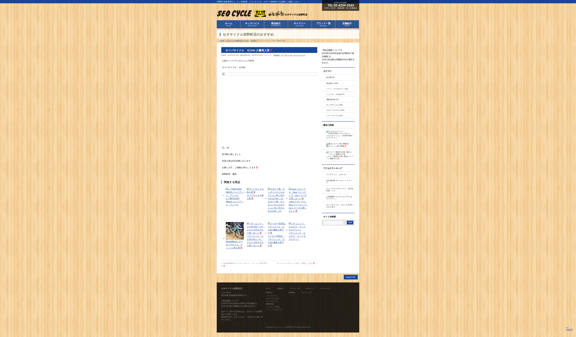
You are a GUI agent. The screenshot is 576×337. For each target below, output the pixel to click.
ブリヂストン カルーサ (336, 174)
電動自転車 (270, 304)
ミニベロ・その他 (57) (335, 94)
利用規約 (292, 292)
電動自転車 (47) (332, 99)
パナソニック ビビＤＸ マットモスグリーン (297, 236)
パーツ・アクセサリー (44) (337, 89)
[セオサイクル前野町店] (262, 14)
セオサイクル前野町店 (285, 327)
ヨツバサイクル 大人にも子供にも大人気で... (339, 206)
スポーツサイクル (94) (335, 110)
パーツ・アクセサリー (274, 309)
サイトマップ (306, 292)
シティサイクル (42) (334, 116)
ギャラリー (310, 288)
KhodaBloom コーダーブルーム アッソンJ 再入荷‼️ (234, 244)
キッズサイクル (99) (334, 105)
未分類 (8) (330, 77)
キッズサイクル (287, 55)
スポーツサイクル (272, 298)
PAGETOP (351, 277)
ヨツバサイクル (299, 55)
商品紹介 (277, 55)
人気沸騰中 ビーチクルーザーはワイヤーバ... (339, 198)
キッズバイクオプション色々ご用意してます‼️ (297, 263)
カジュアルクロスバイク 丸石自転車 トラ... (339, 190)
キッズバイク (325, 288)
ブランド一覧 (295, 288)
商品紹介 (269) (332, 83)
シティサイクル (272, 296)
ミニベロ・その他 (272, 307)
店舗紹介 (280, 288)
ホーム (268, 288)
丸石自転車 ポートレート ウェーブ (339, 181)
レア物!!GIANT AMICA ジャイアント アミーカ (234, 201)
